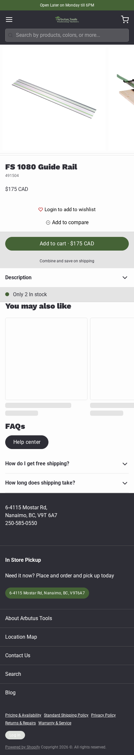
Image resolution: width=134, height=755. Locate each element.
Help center (26, 442)
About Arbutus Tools (28, 618)
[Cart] (122, 19)
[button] (67, 244)
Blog (10, 693)
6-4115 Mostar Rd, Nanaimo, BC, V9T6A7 (47, 593)
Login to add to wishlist (70, 209)
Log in (15, 735)
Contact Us (17, 655)
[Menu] (11, 19)
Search (13, 674)
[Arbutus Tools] (67, 19)
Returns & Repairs (20, 723)
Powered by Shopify (22, 747)
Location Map (21, 637)
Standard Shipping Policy (66, 715)
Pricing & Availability (23, 715)
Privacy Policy (103, 715)
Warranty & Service (54, 723)
